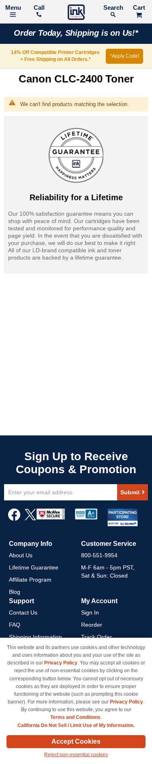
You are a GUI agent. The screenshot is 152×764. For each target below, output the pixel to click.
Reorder (91, 624)
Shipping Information (35, 637)
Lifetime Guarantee (33, 567)
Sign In (90, 612)
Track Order (96, 637)
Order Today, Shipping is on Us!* (76, 32)
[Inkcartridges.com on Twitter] (30, 518)
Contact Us (23, 612)
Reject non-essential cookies (76, 755)
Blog (14, 592)
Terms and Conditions (75, 717)
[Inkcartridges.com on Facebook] (14, 518)
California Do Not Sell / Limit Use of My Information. (76, 725)
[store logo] (76, 13)
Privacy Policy (60, 663)
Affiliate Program (30, 579)
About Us (20, 555)
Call (39, 7)
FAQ (14, 624)
